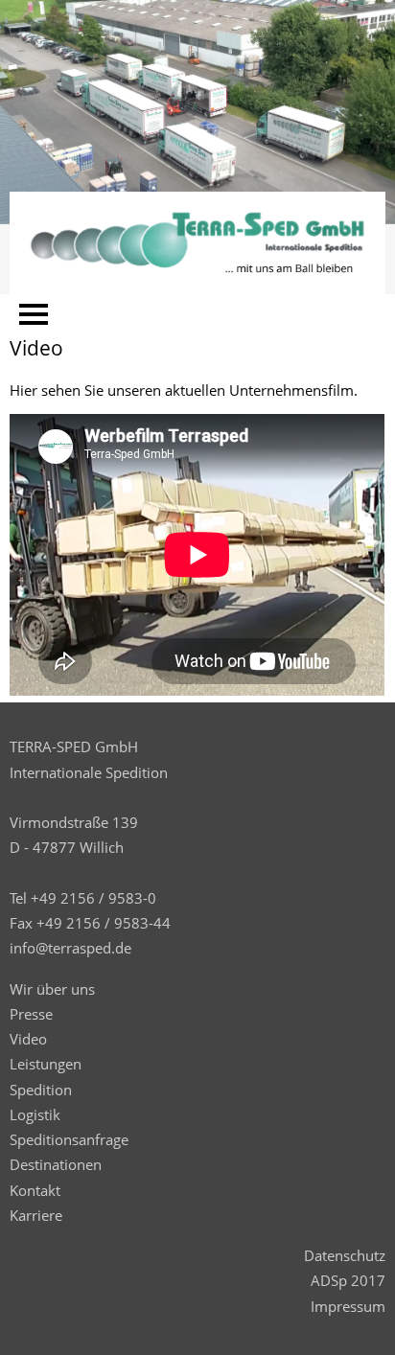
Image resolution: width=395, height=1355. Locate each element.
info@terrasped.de (70, 947)
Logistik (35, 1114)
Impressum (348, 1306)
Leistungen (45, 1063)
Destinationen (56, 1164)
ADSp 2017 (348, 1280)
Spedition (41, 1089)
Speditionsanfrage (69, 1139)
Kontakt (35, 1190)
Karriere (36, 1215)
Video (28, 1038)
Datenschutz (344, 1255)
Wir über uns (52, 989)
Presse (31, 1013)
